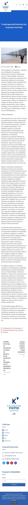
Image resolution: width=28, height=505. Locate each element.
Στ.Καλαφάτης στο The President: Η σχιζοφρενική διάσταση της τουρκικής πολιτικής (13, 330)
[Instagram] (15, 462)
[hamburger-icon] (25, 8)
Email (3, 477)
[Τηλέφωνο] (26, 4)
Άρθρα (18, 66)
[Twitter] (16, 4)
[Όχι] (26, 498)
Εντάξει (14, 502)
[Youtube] (23, 4)
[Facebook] (20, 4)
